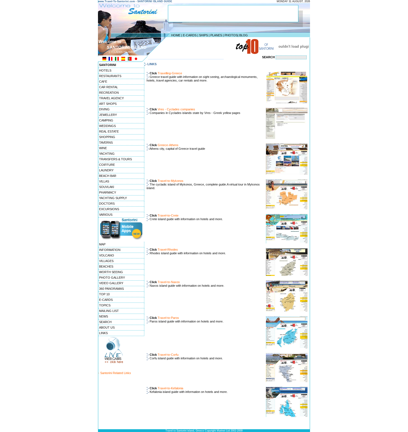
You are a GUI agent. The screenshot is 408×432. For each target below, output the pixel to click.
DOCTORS (107, 203)
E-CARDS (190, 35)
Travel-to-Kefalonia (170, 388)
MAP (102, 244)
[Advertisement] (202, 46)
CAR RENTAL (108, 87)
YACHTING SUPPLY (113, 198)
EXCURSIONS (109, 209)
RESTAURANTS (110, 76)
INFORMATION (109, 249)
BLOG (243, 35)
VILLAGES (106, 261)
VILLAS (104, 181)
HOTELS (105, 70)
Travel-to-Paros (168, 317)
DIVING (104, 109)
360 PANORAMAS (111, 288)
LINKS (103, 333)
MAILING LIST (109, 310)
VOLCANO (106, 255)
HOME (175, 35)
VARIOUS (105, 214)
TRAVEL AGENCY (111, 98)
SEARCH (105, 322)
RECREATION (109, 92)
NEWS (103, 316)
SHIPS (203, 35)
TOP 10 (104, 294)
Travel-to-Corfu (168, 354)
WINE (103, 148)
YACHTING (107, 153)
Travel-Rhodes (168, 249)
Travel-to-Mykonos (170, 180)
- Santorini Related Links (114, 373)
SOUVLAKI (106, 187)
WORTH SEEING (111, 272)
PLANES (216, 35)
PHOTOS (231, 35)
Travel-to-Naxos (169, 282)
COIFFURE (107, 164)
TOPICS (104, 305)
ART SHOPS (108, 103)
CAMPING (106, 120)
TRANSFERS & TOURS (115, 159)
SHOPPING (107, 137)
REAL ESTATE (109, 131)
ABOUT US (107, 327)
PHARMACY (107, 192)
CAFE (103, 81)
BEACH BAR (107, 175)
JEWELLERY (108, 114)
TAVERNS (106, 142)
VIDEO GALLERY (111, 283)
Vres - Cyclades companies (176, 109)
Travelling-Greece (170, 73)
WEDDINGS (107, 126)
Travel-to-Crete (168, 215)
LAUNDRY (106, 170)
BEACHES (106, 266)
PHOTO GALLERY (112, 277)
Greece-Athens (168, 145)
